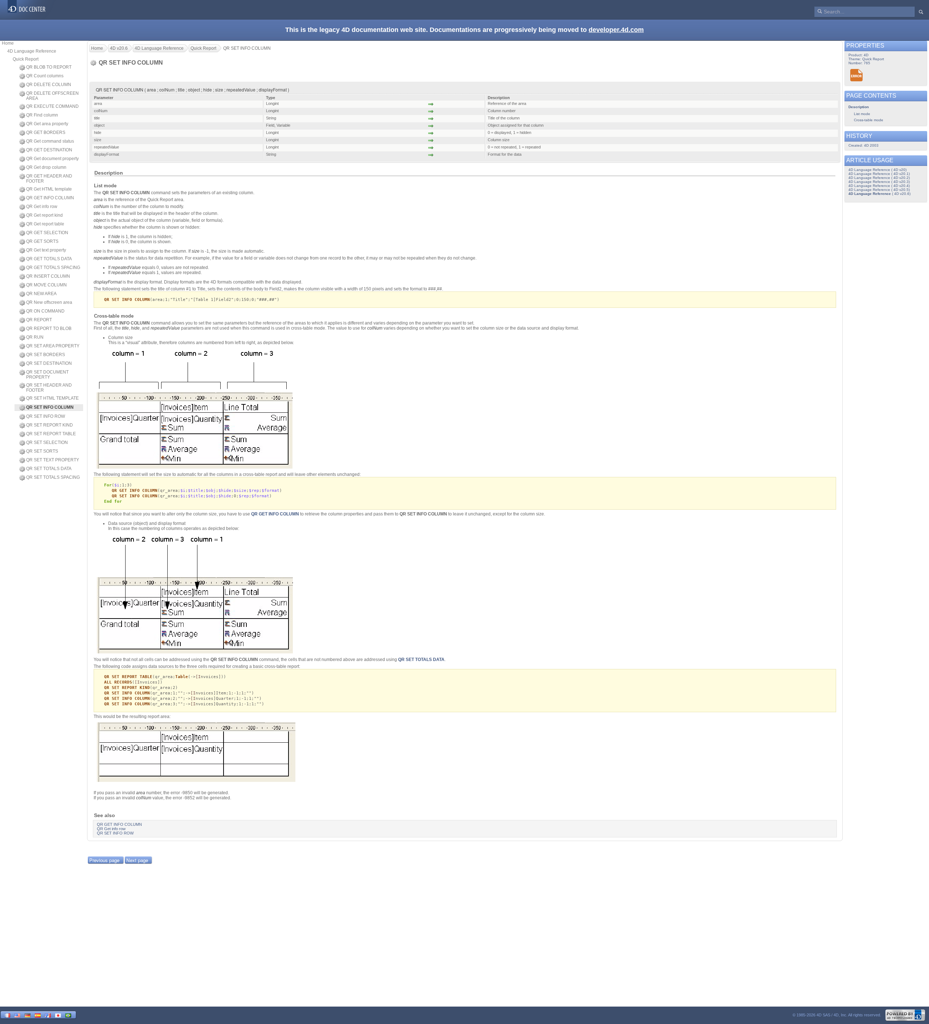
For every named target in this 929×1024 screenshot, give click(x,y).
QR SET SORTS (42, 451)
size (98, 251)
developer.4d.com (616, 29)
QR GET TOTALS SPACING (53, 267)
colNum (101, 206)
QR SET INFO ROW (45, 416)
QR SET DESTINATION (49, 363)
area (98, 199)
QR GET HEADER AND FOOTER (49, 179)
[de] (28, 1015)
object (100, 220)
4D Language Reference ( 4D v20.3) (879, 182)
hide (98, 227)
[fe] (48, 1015)
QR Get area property (47, 123)
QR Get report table (45, 224)
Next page (137, 860)
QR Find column (42, 115)
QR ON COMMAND (45, 311)
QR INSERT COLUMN (48, 276)
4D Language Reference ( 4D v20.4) (879, 186)
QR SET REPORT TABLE (51, 433)
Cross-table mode (868, 120)
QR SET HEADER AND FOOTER (49, 388)
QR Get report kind (44, 215)
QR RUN (35, 337)
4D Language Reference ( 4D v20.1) (879, 174)
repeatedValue (108, 258)
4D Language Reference (31, 51)
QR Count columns (45, 75)
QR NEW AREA (41, 293)
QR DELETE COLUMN (48, 84)
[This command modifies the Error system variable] (856, 75)
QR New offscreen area (49, 302)
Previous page (104, 860)
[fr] (7, 1015)
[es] (38, 1015)
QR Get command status (50, 141)
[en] (17, 1015)
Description (858, 107)
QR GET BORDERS (45, 132)
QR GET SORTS (42, 241)
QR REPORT (39, 319)
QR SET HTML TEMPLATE (52, 398)
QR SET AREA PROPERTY (52, 345)
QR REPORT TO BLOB (48, 328)
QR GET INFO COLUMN (50, 197)
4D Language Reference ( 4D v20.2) (879, 178)
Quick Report (25, 59)
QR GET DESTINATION (49, 149)
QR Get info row (41, 206)
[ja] (58, 1015)
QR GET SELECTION (47, 232)
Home (8, 43)
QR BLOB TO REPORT (48, 67)
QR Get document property (52, 158)
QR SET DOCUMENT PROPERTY (47, 375)
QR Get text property (46, 250)
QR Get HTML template (49, 189)
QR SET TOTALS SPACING (53, 477)
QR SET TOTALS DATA (48, 468)
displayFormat (108, 282)
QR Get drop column (46, 167)
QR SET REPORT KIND (49, 425)
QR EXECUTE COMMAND (52, 106)
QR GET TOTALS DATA (49, 258)
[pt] (68, 1015)
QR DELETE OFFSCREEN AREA (52, 96)
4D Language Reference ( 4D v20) (877, 170)
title (97, 213)
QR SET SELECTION (47, 442)
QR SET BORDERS (45, 354)
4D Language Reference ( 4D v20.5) (879, 190)
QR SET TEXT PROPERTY (52, 459)
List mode (862, 114)
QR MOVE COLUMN (46, 284)
